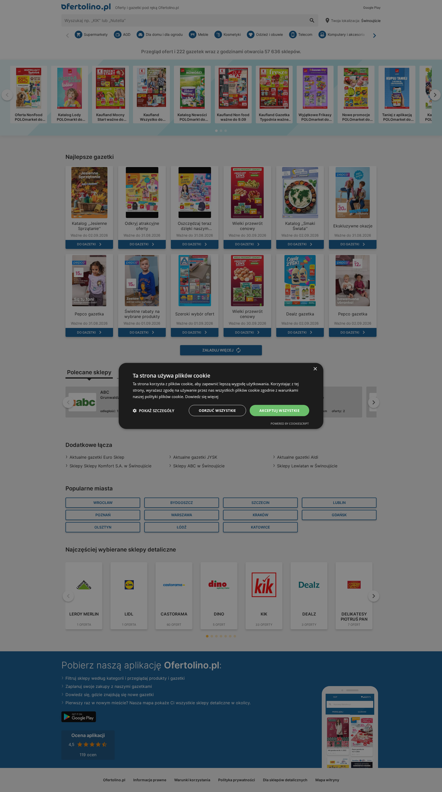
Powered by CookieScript (290, 423)
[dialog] (221, 396)
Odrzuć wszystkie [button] (217, 410)
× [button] (315, 369)
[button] (153, 410)
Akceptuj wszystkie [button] (279, 410)
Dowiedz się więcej (201, 396)
